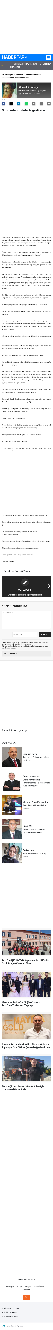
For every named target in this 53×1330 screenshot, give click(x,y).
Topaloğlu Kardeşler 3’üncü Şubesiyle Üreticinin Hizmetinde (30, 65)
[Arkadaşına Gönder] (33, 103)
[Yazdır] (41, 103)
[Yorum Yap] (49, 103)
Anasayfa (9, 75)
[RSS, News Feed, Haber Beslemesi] (26, 1297)
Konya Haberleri (11, 1316)
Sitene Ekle (25, 1289)
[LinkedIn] (18, 103)
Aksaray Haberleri (11, 1308)
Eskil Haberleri (10, 1312)
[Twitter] (11, 103)
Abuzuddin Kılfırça (33, 75)
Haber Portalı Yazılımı (14, 1326)
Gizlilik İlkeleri (39, 1287)
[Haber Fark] (14, 57)
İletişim (28, 1287)
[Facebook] (3, 103)
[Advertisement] (26, 27)
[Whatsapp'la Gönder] (26, 103)
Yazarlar (19, 75)
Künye (19, 1287)
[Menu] (48, 57)
